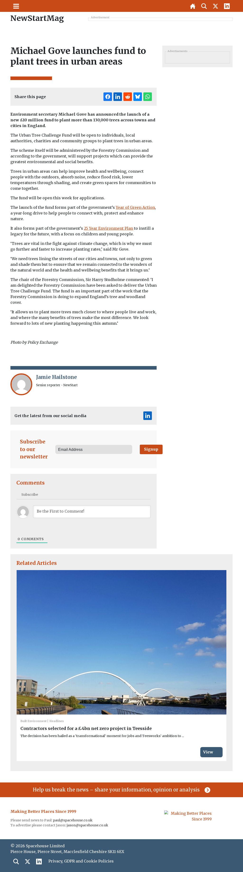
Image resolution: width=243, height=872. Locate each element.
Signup (151, 449)
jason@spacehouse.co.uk (88, 825)
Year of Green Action (135, 207)
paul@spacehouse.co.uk (73, 820)
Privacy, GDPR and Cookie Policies (81, 861)
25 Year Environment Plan (108, 228)
